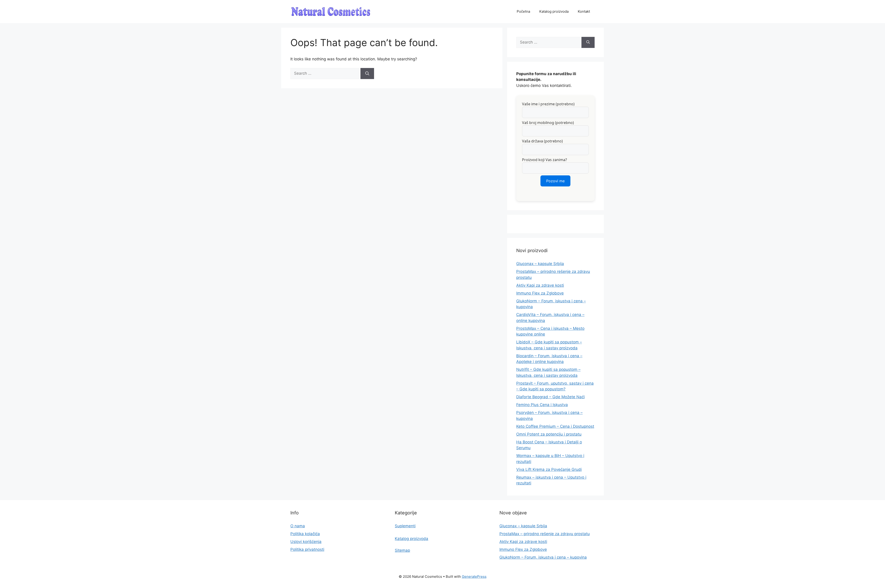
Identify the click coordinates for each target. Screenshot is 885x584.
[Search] (367, 73)
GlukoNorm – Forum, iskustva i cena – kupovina (543, 557)
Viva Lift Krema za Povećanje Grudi (549, 469)
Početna (523, 11)
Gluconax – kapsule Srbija (540, 263)
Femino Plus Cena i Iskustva (542, 404)
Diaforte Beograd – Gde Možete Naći (550, 397)
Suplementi (405, 526)
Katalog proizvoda (554, 11)
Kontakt (584, 11)
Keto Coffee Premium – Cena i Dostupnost (555, 426)
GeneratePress (474, 576)
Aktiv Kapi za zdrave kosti (540, 285)
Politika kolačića (305, 533)
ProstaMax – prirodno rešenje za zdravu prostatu (544, 533)
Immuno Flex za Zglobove (540, 293)
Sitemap (402, 550)
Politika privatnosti (307, 549)
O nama (297, 526)
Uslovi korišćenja (306, 541)
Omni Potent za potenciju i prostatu (548, 434)
